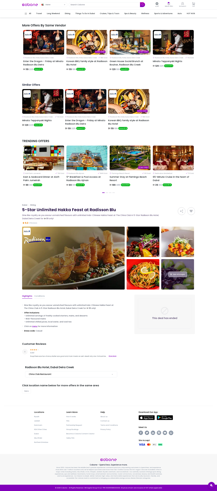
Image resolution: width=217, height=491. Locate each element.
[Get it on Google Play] (165, 417)
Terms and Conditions (109, 425)
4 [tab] (113, 192)
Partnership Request (74, 425)
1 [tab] (103, 192)
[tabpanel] (43, 52)
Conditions (39, 296)
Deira (26, 391)
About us (103, 417)
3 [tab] (110, 192)
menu (34, 326)
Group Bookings (72, 429)
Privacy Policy (105, 429)
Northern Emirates (41, 442)
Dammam (38, 425)
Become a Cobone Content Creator (80, 434)
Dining (33, 205)
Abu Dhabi (38, 438)
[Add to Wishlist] (191, 211)
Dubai (24, 205)
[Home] (30, 4)
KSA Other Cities (40, 429)
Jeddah (37, 421)
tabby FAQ (70, 438)
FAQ (67, 421)
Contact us (104, 421)
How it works (71, 417)
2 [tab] (107, 192)
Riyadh (36, 417)
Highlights (27, 296)
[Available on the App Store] (147, 417)
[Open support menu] (211, 485)
